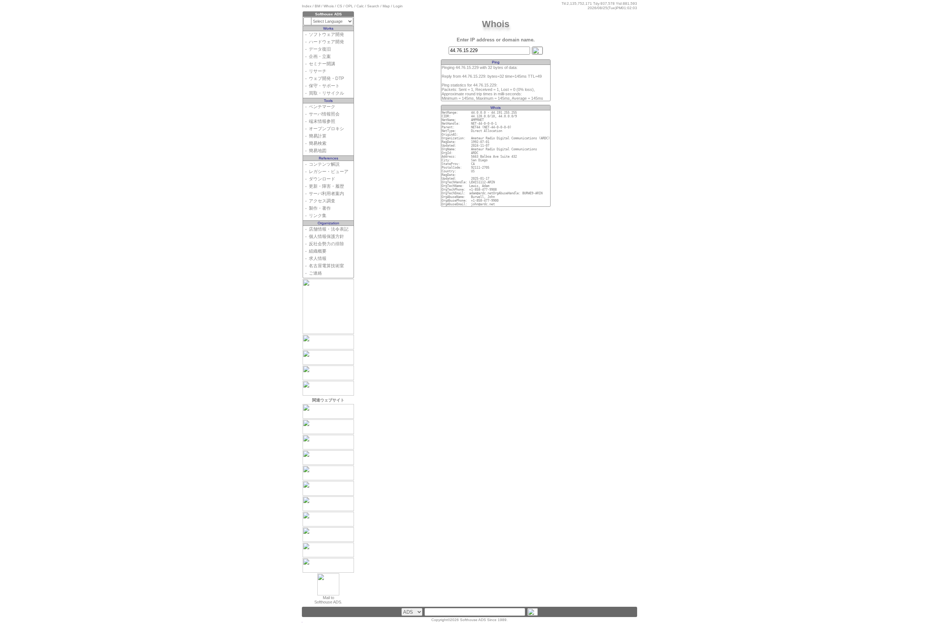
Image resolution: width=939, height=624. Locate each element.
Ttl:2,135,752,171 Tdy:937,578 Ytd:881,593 (599, 3)
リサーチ (317, 71)
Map (386, 6)
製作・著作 (320, 208)
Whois (329, 6)
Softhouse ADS (473, 620)
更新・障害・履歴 (326, 186)
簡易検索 (317, 143)
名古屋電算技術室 (326, 265)
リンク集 (317, 215)
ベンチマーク (322, 106)
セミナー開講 (322, 63)
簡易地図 (317, 150)
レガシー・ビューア (328, 171)
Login (398, 6)
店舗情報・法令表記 (328, 229)
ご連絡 (315, 273)
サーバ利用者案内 (326, 193)
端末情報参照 (322, 121)
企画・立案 (320, 56)
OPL (349, 6)
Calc (360, 6)
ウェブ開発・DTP (326, 78)
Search (373, 6)
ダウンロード (322, 178)
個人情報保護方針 (326, 236)
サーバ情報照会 (324, 114)
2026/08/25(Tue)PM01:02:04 (612, 8)
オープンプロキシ (326, 128)
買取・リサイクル (326, 93)
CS (339, 6)
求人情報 (317, 258)
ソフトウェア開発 (326, 34)
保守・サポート (324, 85)
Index (306, 6)
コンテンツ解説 (324, 164)
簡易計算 (317, 136)
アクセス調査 (322, 200)
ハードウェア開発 (326, 41)
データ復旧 (320, 49)
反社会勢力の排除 (326, 243)
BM (317, 6)
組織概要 (317, 251)
